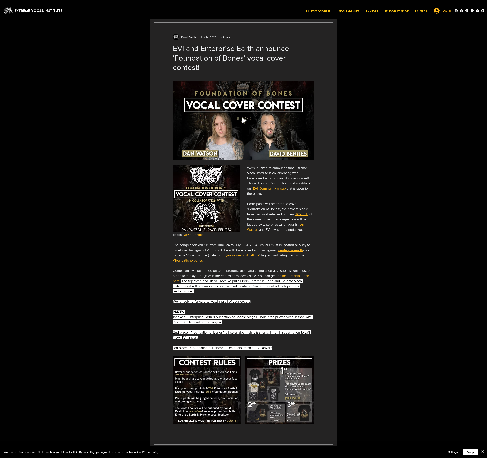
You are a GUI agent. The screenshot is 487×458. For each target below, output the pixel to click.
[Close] (482, 452)
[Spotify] (461, 10)
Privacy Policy (150, 452)
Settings (453, 452)
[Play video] (243, 120)
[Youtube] (477, 10)
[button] (318, 10)
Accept (470, 452)
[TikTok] (482, 10)
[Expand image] (207, 390)
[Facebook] (466, 10)
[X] (472, 10)
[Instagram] (456, 10)
